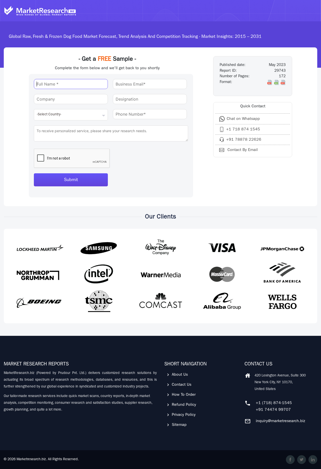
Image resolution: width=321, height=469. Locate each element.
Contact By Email (242, 150)
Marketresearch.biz (31, 459)
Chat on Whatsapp (243, 119)
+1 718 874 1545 (243, 130)
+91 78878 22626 (243, 140)
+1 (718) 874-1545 (274, 403)
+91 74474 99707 (273, 410)
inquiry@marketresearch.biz (280, 421)
